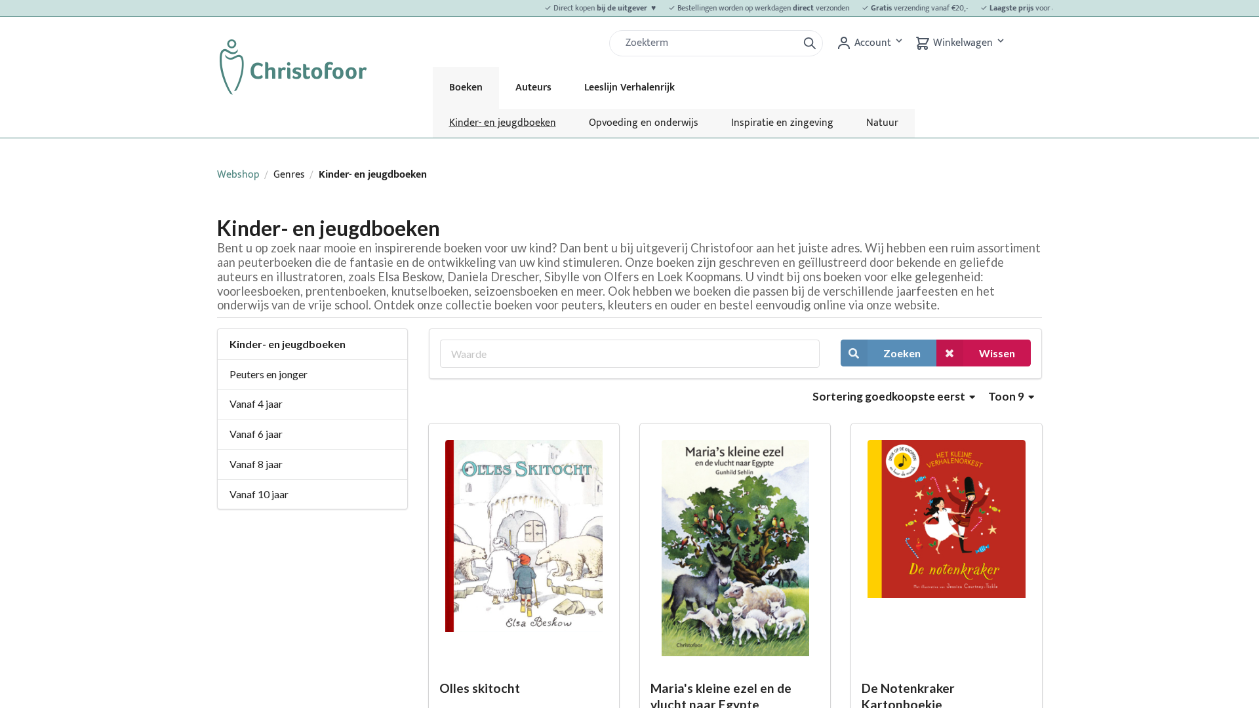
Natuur (882, 123)
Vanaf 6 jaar (256, 433)
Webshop (238, 175)
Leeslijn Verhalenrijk (629, 87)
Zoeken (902, 353)
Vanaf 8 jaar (256, 464)
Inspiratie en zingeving (782, 123)
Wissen (997, 353)
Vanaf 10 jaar (259, 494)
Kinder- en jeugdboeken (502, 123)
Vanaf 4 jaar (256, 403)
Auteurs (533, 87)
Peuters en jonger (269, 374)
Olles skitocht (479, 688)
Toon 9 (1007, 396)
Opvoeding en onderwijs (643, 123)
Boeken (466, 87)
